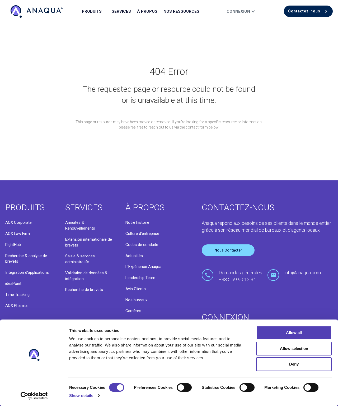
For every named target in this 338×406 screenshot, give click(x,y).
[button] (308, 11)
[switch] (184, 387)
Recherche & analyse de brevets (26, 258)
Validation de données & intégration (86, 276)
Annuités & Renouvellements (80, 225)
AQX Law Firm (17, 233)
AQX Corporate (18, 222)
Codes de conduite (141, 244)
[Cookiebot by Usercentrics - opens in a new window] (34, 396)
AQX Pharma (16, 305)
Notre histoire (137, 222)
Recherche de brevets (84, 289)
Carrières (133, 310)
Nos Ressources (181, 11)
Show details (81, 395)
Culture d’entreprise (142, 233)
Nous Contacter (228, 250)
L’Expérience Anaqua (143, 266)
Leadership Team (140, 277)
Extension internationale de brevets (88, 242)
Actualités (134, 255)
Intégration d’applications (27, 272)
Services (121, 11)
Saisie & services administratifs (80, 259)
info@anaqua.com (302, 272)
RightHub (13, 244)
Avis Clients (135, 288)
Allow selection (294, 348)
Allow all (294, 332)
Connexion (238, 11)
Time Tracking (17, 294)
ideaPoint (13, 283)
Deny (294, 364)
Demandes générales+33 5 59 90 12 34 (240, 276)
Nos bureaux (136, 300)
